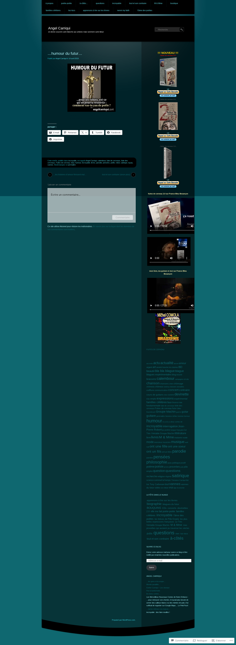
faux (169, 402)
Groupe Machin (166, 411)
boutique (174, 3)
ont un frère (167, 452)
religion (161, 476)
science (150, 480)
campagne (179, 379)
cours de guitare (154, 394)
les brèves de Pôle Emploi (167, 519)
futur (72, 163)
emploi (153, 399)
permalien (72, 165)
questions (100, 3)
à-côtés (177, 538)
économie (180, 488)
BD (180, 367)
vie (162, 488)
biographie (154, 504)
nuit (147, 447)
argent (149, 367)
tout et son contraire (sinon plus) (116, 174)
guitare (151, 415)
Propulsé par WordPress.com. (123, 620)
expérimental (180, 398)
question (159, 471)
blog (174, 374)
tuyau (130, 163)
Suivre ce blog (153, 547)
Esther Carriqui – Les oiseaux (158, 588)
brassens (151, 379)
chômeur (159, 387)
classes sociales (177, 387)
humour (78, 163)
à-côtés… (84, 3)
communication (161, 390)
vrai (171, 487)
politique (176, 463)
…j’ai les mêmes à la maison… (158, 609)
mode (150, 442)
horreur (187, 416)
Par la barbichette (153, 591)
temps (168, 480)
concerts (172, 508)
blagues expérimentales (158, 374)
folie (180, 402)
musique (177, 442)
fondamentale (153, 405)
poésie (159, 466)
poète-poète (66, 3)
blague (179, 371)
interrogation (170, 426)
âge (175, 488)
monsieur (158, 442)
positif (183, 463)
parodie (99, 163)
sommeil (158, 480)
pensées (106, 163)
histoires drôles (171, 416)
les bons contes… (153, 594)
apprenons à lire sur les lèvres (96, 10)
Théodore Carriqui (178, 480)
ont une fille (158, 446)
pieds (170, 463)
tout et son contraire (137, 3)
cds (187, 379)
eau (148, 399)
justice (167, 430)
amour (182, 363)
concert (173, 390)
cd (184, 379)
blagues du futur (171, 504)
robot (118, 163)
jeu (163, 430)
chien (171, 384)
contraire (184, 390)
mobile (185, 438)
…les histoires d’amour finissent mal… (70, 174)
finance (175, 402)
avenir (159, 367)
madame (178, 438)
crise (165, 395)
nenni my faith (123, 10)
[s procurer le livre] (168, 135)
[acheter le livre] (168, 182)
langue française (177, 430)
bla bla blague (165, 371)
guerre (178, 412)
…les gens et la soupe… (156, 581)
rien (177, 533)
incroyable (116, 3)
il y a (164, 422)
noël (186, 442)
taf (163, 480)
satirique (124, 163)
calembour (102, 161)
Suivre (151, 567)
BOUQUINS (154, 507)
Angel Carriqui (59, 28)
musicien (167, 442)
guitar (185, 411)
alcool (176, 363)
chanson (153, 383)
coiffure (150, 390)
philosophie (156, 462)
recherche (151, 476)
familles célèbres (53, 10)
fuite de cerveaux (113, 161)
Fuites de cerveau (63, 163)
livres (93, 163)
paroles (149, 458)
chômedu (150, 387)
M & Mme (158, 3)
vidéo (157, 487)
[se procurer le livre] (168, 87)
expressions (165, 398)
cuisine (171, 395)
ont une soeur (177, 446)
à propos (49, 3)
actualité (166, 363)
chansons (164, 384)
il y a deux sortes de (174, 422)
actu (156, 363)
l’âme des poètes (144, 10)
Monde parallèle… (153, 584)
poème (150, 466)
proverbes (174, 466)
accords (149, 363)
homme (181, 416)
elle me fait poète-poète (163, 511)
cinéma (166, 387)
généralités (160, 416)
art (154, 367)
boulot (179, 375)
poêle (113, 163)
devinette (182, 394)
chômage (178, 383)
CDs (164, 508)
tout (167, 484)
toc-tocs (71, 10)
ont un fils (153, 451)
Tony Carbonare (157, 484)
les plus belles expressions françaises (166, 520)
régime (168, 476)
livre (148, 437)
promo (166, 467)
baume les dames (170, 367)
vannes (50, 165)
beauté (150, 371)
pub (181, 467)
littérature (180, 433)
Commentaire (123, 217)
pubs (149, 533)
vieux (165, 487)
